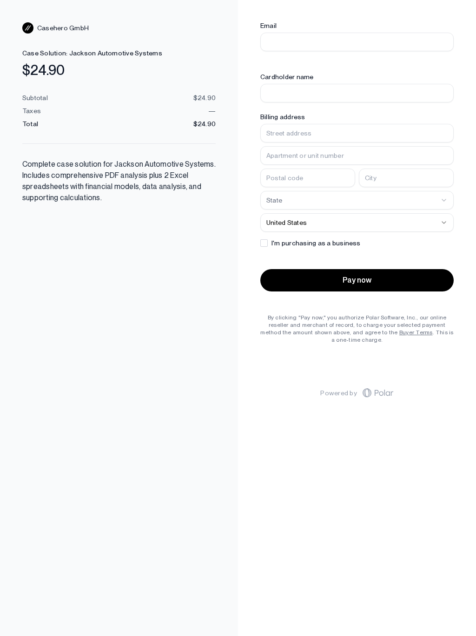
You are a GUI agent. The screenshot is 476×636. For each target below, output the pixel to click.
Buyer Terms (416, 332)
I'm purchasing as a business (316, 243)
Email (268, 25)
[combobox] (357, 200)
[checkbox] (264, 243)
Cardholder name (287, 77)
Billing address (282, 117)
